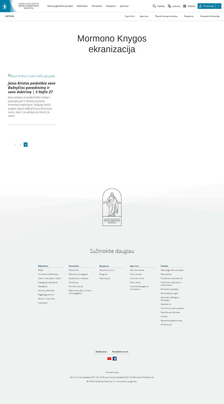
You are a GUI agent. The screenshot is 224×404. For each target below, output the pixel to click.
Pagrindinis (130, 16)
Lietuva (9, 16)
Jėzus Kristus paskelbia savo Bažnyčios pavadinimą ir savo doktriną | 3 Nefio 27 (31, 87)
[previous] (10, 144)
